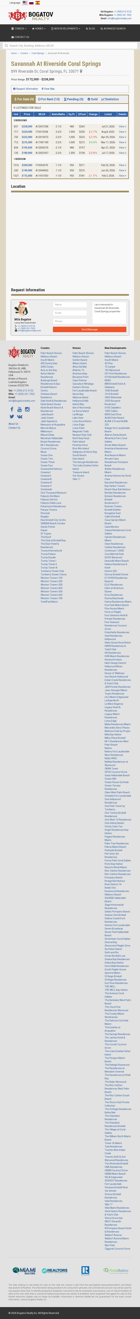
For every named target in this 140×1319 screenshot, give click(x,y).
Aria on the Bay (49, 370)
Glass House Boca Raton (118, 642)
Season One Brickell (115, 915)
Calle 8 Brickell (112, 516)
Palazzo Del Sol (49, 499)
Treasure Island (81, 472)
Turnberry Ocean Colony (54, 574)
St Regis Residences (116, 979)
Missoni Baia (47, 434)
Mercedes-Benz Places (117, 727)
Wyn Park (110, 1245)
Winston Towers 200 (51, 581)
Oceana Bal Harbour (51, 469)
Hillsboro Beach (49, 356)
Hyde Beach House (51, 404)
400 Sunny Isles (49, 363)
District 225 (111, 571)
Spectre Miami (112, 973)
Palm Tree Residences (117, 843)
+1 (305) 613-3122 (122, 11)
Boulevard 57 (112, 503)
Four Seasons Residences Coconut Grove (116, 625)
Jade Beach (47, 414)
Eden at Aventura (114, 588)
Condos (45, 348)
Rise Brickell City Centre (53, 520)
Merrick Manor (48, 428)
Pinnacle (45, 513)
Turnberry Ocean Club (52, 571)
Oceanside (46, 489)
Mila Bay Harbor (113, 734)
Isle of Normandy (82, 407)
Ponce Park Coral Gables (118, 860)
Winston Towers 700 (51, 598)
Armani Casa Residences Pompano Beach (116, 462)
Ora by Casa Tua (113, 826)
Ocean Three (48, 462)
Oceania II (46, 475)
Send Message (90, 329)
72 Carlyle (110, 366)
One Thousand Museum (54, 492)
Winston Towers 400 (51, 588)
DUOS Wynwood (113, 557)
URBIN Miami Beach (115, 1173)
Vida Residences (113, 1201)
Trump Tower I (48, 560)
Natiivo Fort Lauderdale (117, 751)
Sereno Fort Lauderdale (117, 925)
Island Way (78, 404)
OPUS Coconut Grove (116, 772)
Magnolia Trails (81, 431)
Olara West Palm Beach (117, 792)
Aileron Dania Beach (115, 434)
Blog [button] (91, 28)
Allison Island (80, 363)
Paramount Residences (53, 506)
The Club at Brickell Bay (53, 540)
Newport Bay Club (82, 434)
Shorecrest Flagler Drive (117, 945)
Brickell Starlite (113, 509)
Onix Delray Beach (114, 823)
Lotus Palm (79, 428)
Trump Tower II (49, 564)
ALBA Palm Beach (114, 417)
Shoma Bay (111, 942)
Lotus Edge (79, 424)
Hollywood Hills (80, 400)
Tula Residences (113, 1146)
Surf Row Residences (116, 983)
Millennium (46, 431)
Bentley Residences (115, 492)
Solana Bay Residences (117, 959)
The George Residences (85, 462)
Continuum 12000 (114, 550)
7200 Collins (111, 411)
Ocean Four (47, 465)
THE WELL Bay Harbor (116, 990)
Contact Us (14, 427)
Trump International (51, 550)
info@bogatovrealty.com (119, 18)
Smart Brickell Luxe (115, 955)
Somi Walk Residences (117, 966)
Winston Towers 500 (51, 591)
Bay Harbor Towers (115, 486)
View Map (49, 88)
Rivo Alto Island (81, 448)
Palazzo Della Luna (51, 503)
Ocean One (47, 455)
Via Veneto (78, 475)
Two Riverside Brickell (116, 1163)
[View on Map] (81, 71)
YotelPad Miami (49, 601)
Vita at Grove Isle (114, 1218)
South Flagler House (115, 969)
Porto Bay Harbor (114, 864)
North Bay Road (81, 438)
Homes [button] (39, 28)
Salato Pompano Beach (117, 911)
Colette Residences (115, 547)
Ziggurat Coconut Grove (117, 1248)
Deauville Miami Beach (117, 560)
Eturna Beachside (114, 598)
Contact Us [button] (21, 37)
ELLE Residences (114, 584)
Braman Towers (113, 506)
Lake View (78, 417)
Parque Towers (49, 509)
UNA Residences (113, 1167)
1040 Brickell (111, 390)
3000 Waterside (113, 397)
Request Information (27, 88)
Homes (77, 348)
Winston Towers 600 (51, 595)
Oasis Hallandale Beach (117, 775)
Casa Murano (112, 526)
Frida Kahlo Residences (117, 632)
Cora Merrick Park (114, 554)
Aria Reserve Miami (115, 455)
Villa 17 (76, 479)
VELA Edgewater (114, 1177)
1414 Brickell (111, 394)
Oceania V (46, 486)
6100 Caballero (113, 407)
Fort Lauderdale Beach (85, 390)
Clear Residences (114, 543)
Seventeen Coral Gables (117, 938)
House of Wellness (114, 673)
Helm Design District (115, 663)
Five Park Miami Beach (117, 605)
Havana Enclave (113, 659)
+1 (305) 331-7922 (122, 15)
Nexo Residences (114, 755)
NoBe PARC (111, 758)
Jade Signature (49, 421)
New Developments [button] (66, 28)
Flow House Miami (114, 608)
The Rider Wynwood (115, 1081)
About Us (13, 423)
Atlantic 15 (78, 370)
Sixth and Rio (112, 952)
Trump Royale (48, 557)
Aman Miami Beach (115, 445)
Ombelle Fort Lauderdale (118, 795)
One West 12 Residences (118, 819)
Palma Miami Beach (115, 847)
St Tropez (46, 533)
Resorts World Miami (116, 867)
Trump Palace (48, 554)
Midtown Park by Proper (117, 731)
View (122, 126)
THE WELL (110, 986)
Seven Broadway (114, 928)
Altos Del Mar (80, 366)
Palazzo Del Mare (50, 496)
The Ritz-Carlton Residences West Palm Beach (117, 1088)
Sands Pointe (48, 526)
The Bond (46, 537)
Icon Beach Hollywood (116, 676)
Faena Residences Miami (118, 601)
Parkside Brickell (113, 850)
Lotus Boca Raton (82, 421)
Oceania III (46, 479)
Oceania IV (46, 482)
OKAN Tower (111, 768)
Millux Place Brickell (115, 738)
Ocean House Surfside (117, 782)
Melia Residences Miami (118, 724)
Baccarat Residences (116, 482)
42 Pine (109, 363)
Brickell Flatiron (49, 387)
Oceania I (46, 472)
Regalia (45, 516)
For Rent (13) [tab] (50, 99)
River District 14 (113, 884)
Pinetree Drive (80, 445)
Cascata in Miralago (83, 383)
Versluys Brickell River (116, 1187)
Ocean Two (47, 458)
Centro (44, 390)
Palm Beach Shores (51, 353)
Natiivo (108, 748)
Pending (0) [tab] (75, 99)
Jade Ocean (47, 417)
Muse (44, 452)
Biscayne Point (80, 377)
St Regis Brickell (113, 976)
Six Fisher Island (113, 949)
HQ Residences (113, 652)
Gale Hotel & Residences (54, 400)
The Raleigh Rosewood (117, 1064)
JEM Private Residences (118, 686)
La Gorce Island (81, 411)
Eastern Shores (81, 387)
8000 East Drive (113, 414)
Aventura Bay (80, 373)
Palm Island (79, 441)
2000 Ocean (47, 366)
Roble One (110, 887)
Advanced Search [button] (114, 28)
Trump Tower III (49, 567)
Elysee (108, 591)
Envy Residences (114, 595)
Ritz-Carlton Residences (118, 870)
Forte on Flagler (113, 612)
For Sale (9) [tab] (25, 99)
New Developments (115, 348)
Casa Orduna (80, 380)
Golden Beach (80, 360)
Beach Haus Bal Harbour (118, 489)
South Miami (47, 360)
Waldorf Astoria (113, 1235)
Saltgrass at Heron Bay (85, 452)
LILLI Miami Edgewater (117, 697)
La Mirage (78, 414)
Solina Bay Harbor (114, 962)
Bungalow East (113, 513)
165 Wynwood (112, 370)
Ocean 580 (110, 778)
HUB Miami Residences (117, 656)
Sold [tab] (94, 99)
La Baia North (112, 700)
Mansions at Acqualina (53, 424)
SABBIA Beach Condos (53, 523)
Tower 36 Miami (113, 1143)
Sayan (44, 530)
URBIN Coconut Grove (116, 1170)
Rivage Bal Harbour (115, 881)
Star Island (78, 458)
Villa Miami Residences (117, 1207)
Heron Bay (78, 394)
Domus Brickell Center (116, 574)
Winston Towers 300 (51, 584)
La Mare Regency (114, 703)
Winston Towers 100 (51, 577)
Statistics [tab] (112, 99)
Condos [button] (19, 28)
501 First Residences (116, 373)
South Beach (79, 455)
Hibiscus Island (80, 397)
